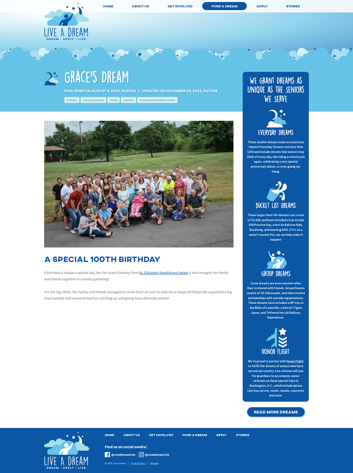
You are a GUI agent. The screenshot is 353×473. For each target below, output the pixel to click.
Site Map (154, 463)
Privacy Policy (138, 463)
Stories (242, 435)
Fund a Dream (224, 6)
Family (113, 100)
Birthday (72, 100)
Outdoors (128, 100)
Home (109, 435)
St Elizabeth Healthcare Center (157, 100)
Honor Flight (295, 361)
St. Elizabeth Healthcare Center (163, 272)
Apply (221, 435)
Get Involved (161, 435)
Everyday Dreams (93, 100)
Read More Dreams (276, 412)
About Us (131, 435)
